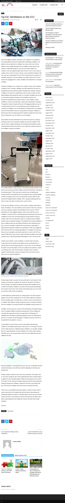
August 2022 (49, 130)
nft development (50, 57)
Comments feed (50, 244)
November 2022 (50, 123)
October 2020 (49, 148)
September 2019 (50, 156)
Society (48, 218)
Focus (7, 11)
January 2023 (49, 118)
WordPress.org (50, 246)
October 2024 (49, 100)
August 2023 (49, 113)
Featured (48, 185)
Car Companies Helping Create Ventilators (9, 432)
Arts (47, 169)
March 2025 (49, 97)
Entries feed (49, 241)
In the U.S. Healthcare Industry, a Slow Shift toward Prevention (6, 470)
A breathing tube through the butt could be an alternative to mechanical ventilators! (54, 74)
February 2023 (49, 115)
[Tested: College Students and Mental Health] (21, 463)
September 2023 (50, 110)
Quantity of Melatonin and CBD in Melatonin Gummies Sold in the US (54, 42)
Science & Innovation (51, 207)
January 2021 (49, 146)
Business (48, 174)
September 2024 (50, 102)
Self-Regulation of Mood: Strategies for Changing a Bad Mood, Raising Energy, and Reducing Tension (35, 472)
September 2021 (50, 138)
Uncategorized (49, 220)
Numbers (48, 202)
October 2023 (49, 107)
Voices (47, 223)
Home (2, 11)
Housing (48, 197)
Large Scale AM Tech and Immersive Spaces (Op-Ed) (34, 432)
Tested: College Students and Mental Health (20, 470)
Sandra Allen (6, 19)
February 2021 (49, 143)
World (47, 228)
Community (49, 179)
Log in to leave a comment (8, 489)
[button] (62, 5)
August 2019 (49, 159)
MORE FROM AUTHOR (21, 455)
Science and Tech (50, 213)
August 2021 (49, 141)
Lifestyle (48, 200)
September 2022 (50, 128)
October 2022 (49, 125)
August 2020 (49, 153)
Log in (47, 239)
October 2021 (49, 136)
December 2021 (50, 133)
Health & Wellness (51, 192)
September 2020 (50, 151)
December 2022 (50, 120)
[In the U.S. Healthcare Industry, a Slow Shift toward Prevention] (7, 463)
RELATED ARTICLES (7, 455)
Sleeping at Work (50, 47)
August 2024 (49, 105)
